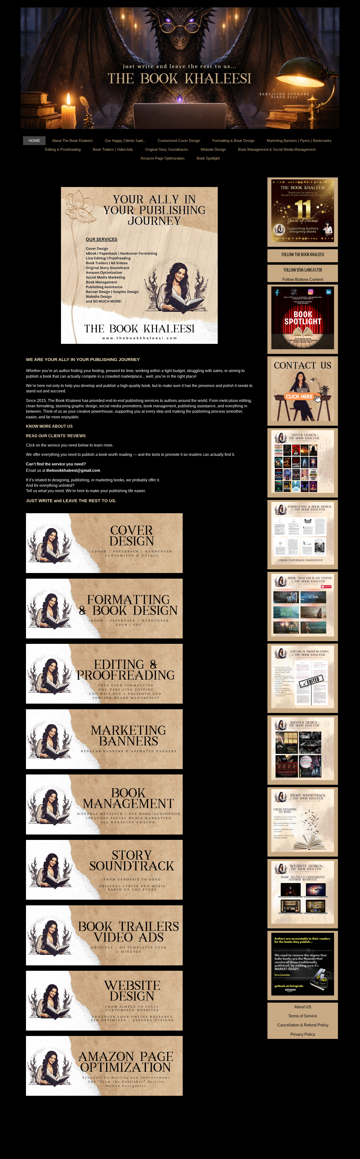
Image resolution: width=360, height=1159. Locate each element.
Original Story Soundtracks (166, 149)
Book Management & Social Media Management (276, 149)
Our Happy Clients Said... (125, 140)
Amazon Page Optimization (162, 158)
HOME (34, 140)
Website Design (213, 149)
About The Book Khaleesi (72, 140)
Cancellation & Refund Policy (302, 1025)
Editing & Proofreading (63, 149)
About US (302, 1007)
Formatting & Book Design (233, 140)
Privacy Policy (302, 1034)
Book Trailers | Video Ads (113, 149)
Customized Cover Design (179, 140)
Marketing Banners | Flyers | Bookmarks (299, 140)
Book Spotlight (208, 158)
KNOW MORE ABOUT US (49, 426)
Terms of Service (302, 1016)
